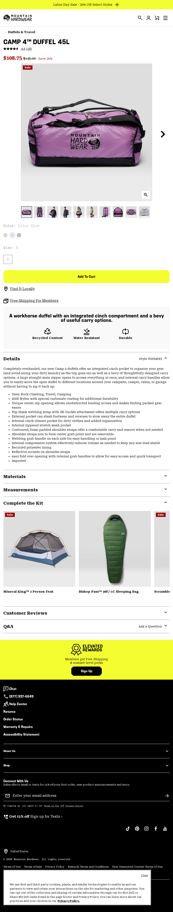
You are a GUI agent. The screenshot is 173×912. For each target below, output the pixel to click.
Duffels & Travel (21, 32)
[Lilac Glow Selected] (12, 235)
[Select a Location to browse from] (5, 851)
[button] (165, 18)
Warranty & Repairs (18, 727)
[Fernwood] (115, 549)
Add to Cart (86, 277)
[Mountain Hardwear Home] (17, 18)
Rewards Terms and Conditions (88, 866)
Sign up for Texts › (32, 816)
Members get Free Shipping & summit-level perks (86, 661)
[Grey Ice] (39, 549)
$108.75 (13, 58)
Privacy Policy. (69, 901)
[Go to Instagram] (146, 830)
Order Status (13, 719)
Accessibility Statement (21, 734)
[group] (86, 661)
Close (144, 875)
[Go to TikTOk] (127, 830)
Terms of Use (51, 806)
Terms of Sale (33, 866)
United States (19, 851)
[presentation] (140, 18)
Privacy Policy (74, 806)
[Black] (19, 235)
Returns (9, 712)
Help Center (18, 704)
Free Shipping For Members (34, 301)
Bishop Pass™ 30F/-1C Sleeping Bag (109, 591)
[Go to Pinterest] (137, 830)
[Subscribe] (167, 795)
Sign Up (86, 671)
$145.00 (29, 59)
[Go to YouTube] (165, 830)
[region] (77, 887)
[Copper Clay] (5, 235)
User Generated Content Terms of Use (137, 866)
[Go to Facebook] (155, 830)
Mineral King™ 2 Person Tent (28, 591)
